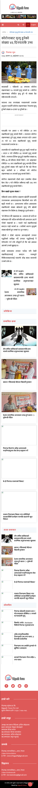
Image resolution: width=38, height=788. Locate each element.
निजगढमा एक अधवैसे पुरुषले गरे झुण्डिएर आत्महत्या (25, 647)
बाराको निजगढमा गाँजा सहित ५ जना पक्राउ (25, 658)
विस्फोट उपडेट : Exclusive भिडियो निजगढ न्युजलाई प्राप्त (24, 624)
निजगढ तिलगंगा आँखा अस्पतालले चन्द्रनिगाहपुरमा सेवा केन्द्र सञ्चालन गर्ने (15, 449)
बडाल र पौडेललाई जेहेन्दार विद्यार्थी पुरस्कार (17, 382)
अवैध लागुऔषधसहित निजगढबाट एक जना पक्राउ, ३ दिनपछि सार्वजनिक (24, 637)
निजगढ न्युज (10, 52)
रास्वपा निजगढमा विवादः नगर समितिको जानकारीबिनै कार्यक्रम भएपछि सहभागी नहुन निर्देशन (17, 517)
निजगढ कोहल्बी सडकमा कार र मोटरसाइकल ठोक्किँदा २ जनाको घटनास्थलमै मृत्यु (25, 613)
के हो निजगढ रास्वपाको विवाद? (13, 481)
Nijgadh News (22, 785)
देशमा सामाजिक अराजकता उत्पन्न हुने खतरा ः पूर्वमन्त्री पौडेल (19, 416)
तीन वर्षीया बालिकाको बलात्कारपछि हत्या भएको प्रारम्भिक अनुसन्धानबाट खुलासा (17, 350)
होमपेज (4, 32)
